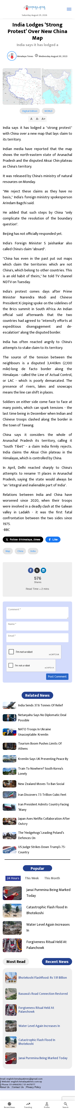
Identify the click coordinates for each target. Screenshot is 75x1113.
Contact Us (18, 1087)
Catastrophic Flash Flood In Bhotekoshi (46, 910)
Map (7, 551)
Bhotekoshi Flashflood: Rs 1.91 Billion (43, 977)
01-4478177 (29, 1084)
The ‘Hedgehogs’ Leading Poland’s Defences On (41, 835)
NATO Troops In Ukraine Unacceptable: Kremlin (34, 732)
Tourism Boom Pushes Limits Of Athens (40, 746)
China (20, 551)
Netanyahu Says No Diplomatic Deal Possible (42, 718)
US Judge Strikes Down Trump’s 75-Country (42, 850)
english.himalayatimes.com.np (26, 1082)
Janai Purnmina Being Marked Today (48, 893)
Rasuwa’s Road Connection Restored (43, 994)
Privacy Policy (33, 1087)
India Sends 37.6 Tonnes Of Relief (40, 705)
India (33, 551)
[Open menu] (69, 9)
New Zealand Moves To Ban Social (41, 784)
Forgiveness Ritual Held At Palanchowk (46, 945)
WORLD (48, 111)
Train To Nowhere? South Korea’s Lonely (40, 771)
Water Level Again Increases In (48, 927)
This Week (32, 878)
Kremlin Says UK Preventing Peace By (43, 759)
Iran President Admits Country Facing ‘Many (43, 807)
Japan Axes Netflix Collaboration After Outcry (44, 821)
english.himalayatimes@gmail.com (24, 1079)
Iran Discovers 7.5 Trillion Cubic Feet (42, 795)
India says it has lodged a (37, 45)
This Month (52, 878)
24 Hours (13, 878)
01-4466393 (15, 1084)
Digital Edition (29, 111)
